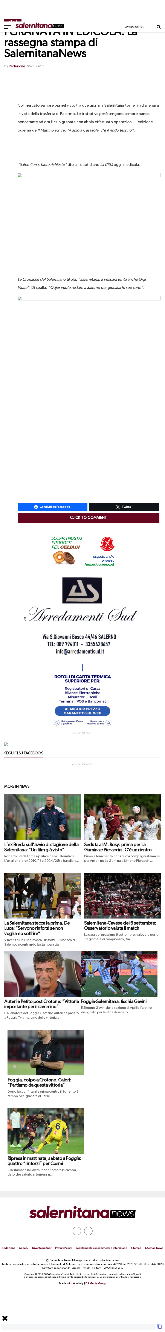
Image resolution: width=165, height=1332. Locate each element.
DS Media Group (96, 1283)
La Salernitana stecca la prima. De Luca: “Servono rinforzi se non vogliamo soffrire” (37, 928)
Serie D (23, 1248)
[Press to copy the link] (159, 1328)
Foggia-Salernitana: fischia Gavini (114, 1001)
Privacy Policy (63, 1248)
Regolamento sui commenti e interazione (101, 1248)
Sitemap (136, 1248)
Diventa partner (41, 1248)
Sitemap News (154, 1248)
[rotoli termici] (82, 727)
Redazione (17, 66)
